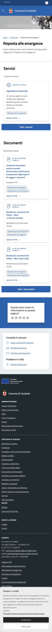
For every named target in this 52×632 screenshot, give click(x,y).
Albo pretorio (7, 586)
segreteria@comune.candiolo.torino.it (22, 553)
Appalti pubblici (8, 455)
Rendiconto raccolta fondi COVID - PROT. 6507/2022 (17, 257)
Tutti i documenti (26, 289)
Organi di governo (9, 405)
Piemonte (7, 2)
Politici (4, 421)
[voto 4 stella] (24, 318)
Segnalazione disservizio (17, 90)
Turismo (5, 495)
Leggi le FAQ (7, 562)
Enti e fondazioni (9, 417)
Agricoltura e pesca (9, 443)
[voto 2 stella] (16, 318)
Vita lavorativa (8, 499)
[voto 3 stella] (20, 318)
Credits (4, 578)
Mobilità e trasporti (9, 483)
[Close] (50, 588)
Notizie (4, 507)
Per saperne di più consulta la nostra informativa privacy (24, 613)
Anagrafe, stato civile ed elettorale (16, 451)
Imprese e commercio (10, 479)
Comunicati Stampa (10, 511)
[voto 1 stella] (12, 318)
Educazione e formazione (12, 471)
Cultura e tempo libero (11, 467)
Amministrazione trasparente (14, 582)
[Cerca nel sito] (45, 11)
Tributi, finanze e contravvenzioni (15, 491)
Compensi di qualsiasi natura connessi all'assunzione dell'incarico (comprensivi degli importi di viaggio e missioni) (18, 171)
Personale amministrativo (12, 425)
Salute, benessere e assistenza (14, 487)
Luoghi (4, 524)
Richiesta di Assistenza (11, 574)
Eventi (4, 528)
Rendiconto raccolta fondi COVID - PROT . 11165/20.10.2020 (17, 215)
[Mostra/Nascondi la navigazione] (3, 10)
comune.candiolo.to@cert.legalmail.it (21, 550)
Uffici (4, 413)
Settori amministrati (10, 409)
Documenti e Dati (9, 429)
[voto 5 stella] (28, 318)
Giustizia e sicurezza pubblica (13, 475)
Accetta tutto (26, 619)
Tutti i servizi (26, 127)
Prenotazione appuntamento (14, 566)
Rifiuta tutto (26, 626)
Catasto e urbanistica (10, 463)
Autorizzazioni (7, 459)
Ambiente (6, 447)
